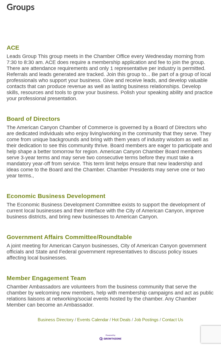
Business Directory (56, 319)
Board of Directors (33, 118)
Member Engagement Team (46, 278)
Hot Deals (121, 319)
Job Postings (146, 319)
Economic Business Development (56, 196)
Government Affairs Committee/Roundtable (69, 237)
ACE (13, 47)
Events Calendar (92, 319)
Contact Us (172, 319)
